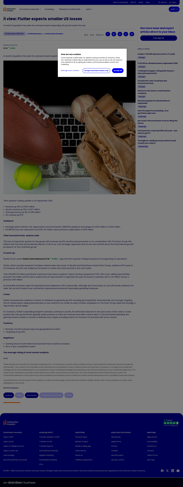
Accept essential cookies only (96, 70)
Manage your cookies (70, 70)
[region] (92, 63)
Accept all (118, 70)
